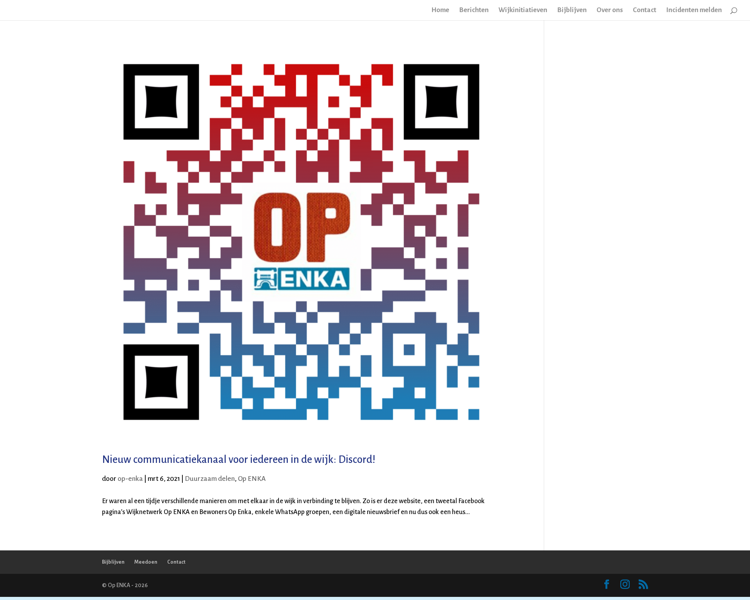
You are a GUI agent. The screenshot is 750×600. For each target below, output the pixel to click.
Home (440, 10)
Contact (644, 10)
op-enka (130, 478)
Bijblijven (572, 10)
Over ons (609, 10)
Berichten (474, 10)
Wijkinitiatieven (522, 10)
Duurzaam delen (210, 478)
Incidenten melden (694, 10)
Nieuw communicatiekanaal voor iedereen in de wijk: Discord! (238, 459)
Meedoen (145, 562)
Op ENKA (252, 478)
